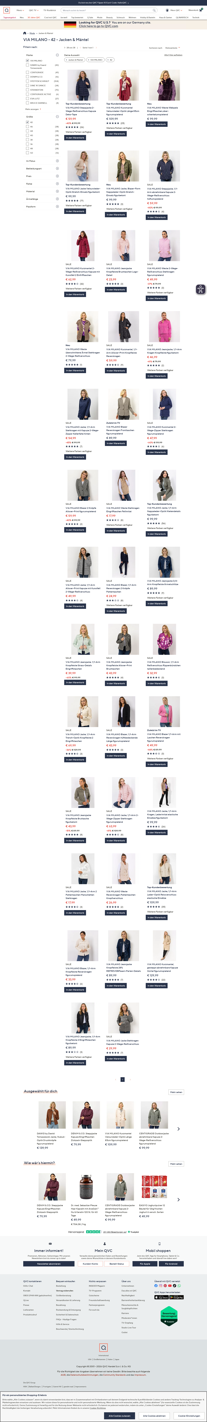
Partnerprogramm (97, 1305)
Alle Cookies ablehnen (154, 1415)
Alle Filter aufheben (173, 55)
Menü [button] (19, 10)
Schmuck (121, 17)
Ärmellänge (32, 199)
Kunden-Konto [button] (90, 1263)
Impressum (140, 1374)
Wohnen (132, 17)
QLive (26, 1300)
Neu (22, 17)
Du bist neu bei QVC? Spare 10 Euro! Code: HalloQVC (102, 2)
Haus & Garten (165, 17)
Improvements (80, 1387)
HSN (25, 1387)
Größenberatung (63, 1295)
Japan (117, 1359)
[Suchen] (154, 10)
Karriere (125, 1313)
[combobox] (106, 10)
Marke (29, 55)
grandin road (68, 1387)
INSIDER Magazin (97, 1286)
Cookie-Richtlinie (98, 1408)
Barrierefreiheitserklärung (133, 1300)
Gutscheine (94, 1295)
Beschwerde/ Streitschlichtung (70, 1329)
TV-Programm (95, 1290)
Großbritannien (99, 1359)
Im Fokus (30, 161)
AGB (63, 1374)
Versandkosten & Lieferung (68, 1300)
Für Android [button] (171, 1263)
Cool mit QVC (50, 17)
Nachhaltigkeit (128, 1295)
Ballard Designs (35, 1387)
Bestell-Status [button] (117, 1263)
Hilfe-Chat (28, 1286)
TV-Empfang (127, 1323)
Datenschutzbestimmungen (84, 1374)
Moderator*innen (129, 1318)
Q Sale (90, 17)
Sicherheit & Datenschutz (67, 1314)
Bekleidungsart (34, 168)
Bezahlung (61, 1305)
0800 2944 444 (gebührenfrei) (37, 1295)
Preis (28, 176)
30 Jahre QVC (34, 17)
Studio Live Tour (129, 1327)
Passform (31, 206)
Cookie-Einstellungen (189, 1415)
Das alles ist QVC (129, 1290)
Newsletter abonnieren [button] (49, 1263)
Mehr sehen (176, 1092)
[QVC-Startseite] (24, 33)
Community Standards (114, 1374)
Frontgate (47, 1387)
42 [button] (110, 60)
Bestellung (61, 1286)
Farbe (29, 183)
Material (30, 191)
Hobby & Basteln (147, 17)
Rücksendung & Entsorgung (68, 1310)
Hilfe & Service (62, 1324)
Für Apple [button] (145, 1263)
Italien (110, 1359)
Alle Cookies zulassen (119, 1415)
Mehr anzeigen (32, 109)
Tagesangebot (9, 17)
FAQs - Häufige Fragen (66, 1319)
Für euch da (94, 1310)
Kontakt (26, 1290)
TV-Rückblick (50, 10)
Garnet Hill (57, 1387)
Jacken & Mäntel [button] (75, 60)
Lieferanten (28, 1310)
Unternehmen (128, 1286)
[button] (171, 10)
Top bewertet (77, 17)
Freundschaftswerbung (99, 1300)
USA (90, 1359)
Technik (195, 17)
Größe (29, 116)
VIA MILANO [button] (96, 60)
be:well (64, 17)
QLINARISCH (182, 17)
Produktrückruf (30, 1314)
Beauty (109, 17)
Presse (26, 1305)
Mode (99, 17)
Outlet (124, 1332)
